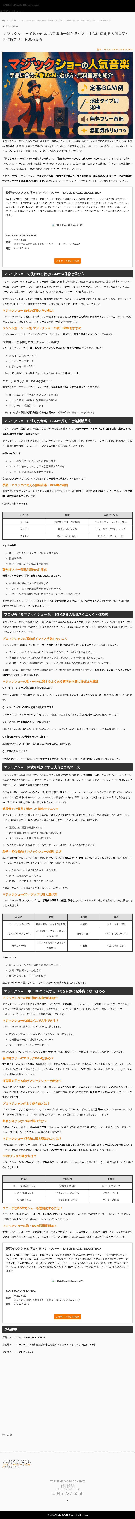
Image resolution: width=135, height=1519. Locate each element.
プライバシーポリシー (12, 1464)
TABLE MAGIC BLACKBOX (20, 4)
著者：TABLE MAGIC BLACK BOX (115, 49)
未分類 (4, 26)
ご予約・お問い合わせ (67, 261)
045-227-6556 (21, 248)
